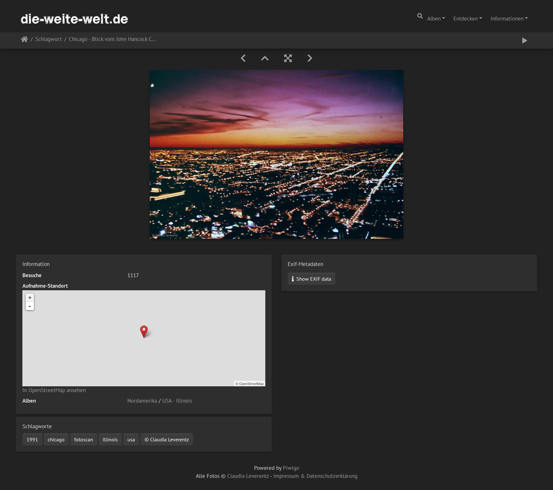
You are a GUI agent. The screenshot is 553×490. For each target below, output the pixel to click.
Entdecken (465, 18)
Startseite (24, 40)
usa (131, 439)
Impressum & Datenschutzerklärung (315, 475)
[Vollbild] (288, 58)
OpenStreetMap (251, 383)
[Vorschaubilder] (264, 58)
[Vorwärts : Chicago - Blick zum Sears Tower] (310, 58)
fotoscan (83, 439)
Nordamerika (142, 400)
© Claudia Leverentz (167, 439)
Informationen (507, 18)
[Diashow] (524, 40)
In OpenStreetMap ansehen (54, 390)
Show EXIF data (313, 279)
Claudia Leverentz (248, 475)
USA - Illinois (177, 400)
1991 (32, 439)
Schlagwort (48, 39)
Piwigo (291, 467)
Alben (434, 18)
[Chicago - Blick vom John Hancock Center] (144, 331)
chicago (56, 439)
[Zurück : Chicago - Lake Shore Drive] (243, 58)
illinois (110, 439)
